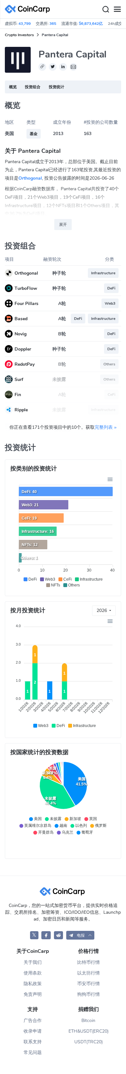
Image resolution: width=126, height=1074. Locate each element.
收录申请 (33, 1031)
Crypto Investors (19, 34)
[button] (80, 935)
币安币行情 (88, 984)
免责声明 (33, 994)
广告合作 (33, 1020)
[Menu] (117, 9)
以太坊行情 (88, 973)
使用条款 (33, 973)
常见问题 (33, 1052)
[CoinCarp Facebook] (46, 935)
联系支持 (33, 1042)
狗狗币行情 (88, 994)
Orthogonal (30, 178)
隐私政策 (33, 984)
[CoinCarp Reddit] (58, 935)
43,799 (24, 23)
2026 (102, 610)
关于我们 (33, 962)
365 (52, 23)
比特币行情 (88, 962)
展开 (63, 224)
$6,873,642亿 (91, 23)
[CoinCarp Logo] (29, 9)
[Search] (106, 9)
